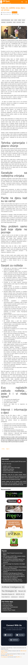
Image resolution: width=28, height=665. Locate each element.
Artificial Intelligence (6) (13, 586)
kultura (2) (21, 597)
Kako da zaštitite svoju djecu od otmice (13, 8)
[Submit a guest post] (14, 508)
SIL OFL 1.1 (18, 657)
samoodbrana (9, 22)
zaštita (15, 20)
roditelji (19, 20)
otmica (23, 22)
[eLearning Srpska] (14, 534)
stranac (23, 20)
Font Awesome (4, 657)
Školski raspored (7, 608)
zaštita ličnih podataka (5, 20)
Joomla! (2, 650)
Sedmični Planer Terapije (9, 610)
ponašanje (3, 22)
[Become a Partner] (14, 525)
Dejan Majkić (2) (6, 597)
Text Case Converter (8, 605)
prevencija (19, 22)
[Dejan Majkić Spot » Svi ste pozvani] (5, 2)
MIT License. (10, 655)
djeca (12, 20)
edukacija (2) (14, 597)
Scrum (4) (22, 591)
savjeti (14, 22)
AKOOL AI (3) (20, 594)
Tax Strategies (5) (9, 590)
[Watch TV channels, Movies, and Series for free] (14, 516)
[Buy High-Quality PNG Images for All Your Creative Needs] (14, 542)
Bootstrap (3, 653)
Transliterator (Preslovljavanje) (10, 607)
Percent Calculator (7, 604)
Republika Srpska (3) (8, 594)
